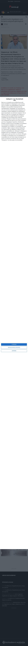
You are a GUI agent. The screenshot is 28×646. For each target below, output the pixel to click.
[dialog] (14, 323)
